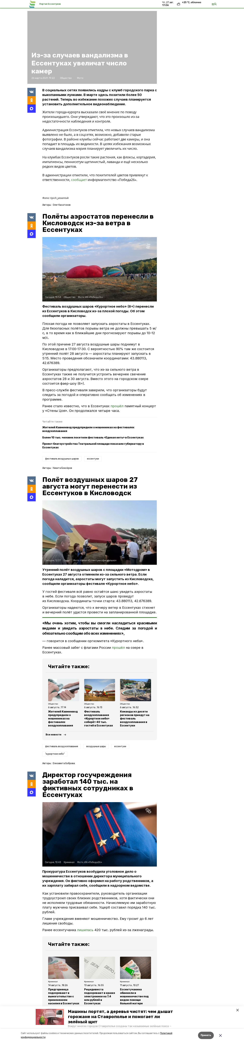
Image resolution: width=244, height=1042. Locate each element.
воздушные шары (96, 746)
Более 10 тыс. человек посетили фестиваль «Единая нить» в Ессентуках (93, 437)
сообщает (79, 179)
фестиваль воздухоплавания (61, 746)
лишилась (85, 930)
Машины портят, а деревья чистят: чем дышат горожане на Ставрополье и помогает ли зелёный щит (120, 1016)
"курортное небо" (55, 753)
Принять (206, 1035)
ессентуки (93, 458)
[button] (50, 1017)
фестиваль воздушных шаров (62, 458)
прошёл (117, 406)
